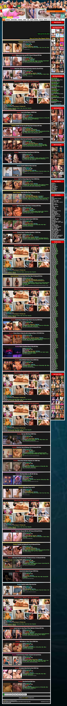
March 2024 (53, 268)
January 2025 (53, 260)
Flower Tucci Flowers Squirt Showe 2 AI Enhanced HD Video (29, 205)
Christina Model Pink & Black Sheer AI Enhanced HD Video (30, 276)
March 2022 (53, 289)
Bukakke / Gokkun (54, 203)
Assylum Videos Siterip (54, 83)
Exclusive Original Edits (42, 131)
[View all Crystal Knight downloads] (62, 416)
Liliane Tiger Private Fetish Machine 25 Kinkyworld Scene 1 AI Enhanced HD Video (28, 557)
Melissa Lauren (27, 59)
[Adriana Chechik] (62, 62)
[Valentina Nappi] (58, 57)
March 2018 (53, 331)
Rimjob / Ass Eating (39, 157)
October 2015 (53, 357)
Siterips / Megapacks (34, 19)
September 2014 (53, 368)
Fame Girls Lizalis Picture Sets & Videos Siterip (57, 94)
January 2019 (53, 323)
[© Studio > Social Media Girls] (62, 44)
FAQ (60, 19)
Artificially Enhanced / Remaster (33, 60)
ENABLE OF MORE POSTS (26, 697)
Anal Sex (29, 157)
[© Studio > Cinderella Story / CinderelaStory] (53, 40)
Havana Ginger (27, 183)
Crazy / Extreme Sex (54, 188)
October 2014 (53, 367)
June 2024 (52, 266)
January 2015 (53, 364)
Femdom (24, 19)
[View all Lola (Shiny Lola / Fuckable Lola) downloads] (62, 403)
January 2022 (53, 291)
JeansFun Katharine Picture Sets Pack (29, 165)
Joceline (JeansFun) (28, 589)
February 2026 (53, 248)
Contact (4, 702)
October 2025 (53, 252)
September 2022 (53, 284)
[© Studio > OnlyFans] (53, 31)
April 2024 (52, 268)
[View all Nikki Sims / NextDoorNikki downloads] (53, 378)
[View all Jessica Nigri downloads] (53, 407)
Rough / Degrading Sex (54, 229)
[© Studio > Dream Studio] (62, 35)
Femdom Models (28, 72)
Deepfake (52, 209)
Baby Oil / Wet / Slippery (55, 200)
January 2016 (53, 354)
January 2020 (53, 312)
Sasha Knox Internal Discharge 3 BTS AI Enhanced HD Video (29, 447)
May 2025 (52, 256)
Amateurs (52, 196)
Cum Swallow (40, 60)
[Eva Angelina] (62, 53)
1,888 (22, 694)
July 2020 (52, 307)
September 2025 (53, 253)
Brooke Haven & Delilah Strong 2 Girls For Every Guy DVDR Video (28, 320)
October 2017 (53, 336)
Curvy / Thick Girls (45, 211)
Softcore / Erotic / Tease (40, 47)
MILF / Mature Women (31, 171)
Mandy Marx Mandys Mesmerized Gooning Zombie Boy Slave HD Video (29, 68)
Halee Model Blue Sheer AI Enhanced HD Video (30, 192)
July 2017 (52, 338)
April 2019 (52, 320)
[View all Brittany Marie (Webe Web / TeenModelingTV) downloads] (62, 412)
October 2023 (53, 273)
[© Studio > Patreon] (62, 40)
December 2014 (53, 365)
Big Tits (32, 184)
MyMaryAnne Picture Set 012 (29, 487)
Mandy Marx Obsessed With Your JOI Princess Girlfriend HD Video (28, 531)
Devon (26, 223)
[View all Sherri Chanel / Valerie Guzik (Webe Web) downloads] (58, 386)
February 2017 (53, 343)
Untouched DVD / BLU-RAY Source (33, 118)
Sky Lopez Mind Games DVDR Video (29, 434)
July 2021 (52, 296)
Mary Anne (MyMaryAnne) (29, 46)
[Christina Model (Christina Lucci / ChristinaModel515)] (58, 40)
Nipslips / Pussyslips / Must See (56, 226)
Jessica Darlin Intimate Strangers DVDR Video (28, 571)
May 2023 (52, 277)
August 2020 (53, 306)
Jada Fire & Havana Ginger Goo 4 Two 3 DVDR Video (28, 179)
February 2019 (53, 322)
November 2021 (53, 293)
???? (6, 107)
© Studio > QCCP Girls (28, 73)
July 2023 (52, 275)
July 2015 (52, 359)
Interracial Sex (40, 61)
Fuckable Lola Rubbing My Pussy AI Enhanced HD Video (29, 544)
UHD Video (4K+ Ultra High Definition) (57, 235)
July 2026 (52, 244)
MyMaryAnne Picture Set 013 (29, 42)
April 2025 (52, 257)
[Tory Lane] (58, 66)
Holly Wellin (27, 646)
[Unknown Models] (62, 31)
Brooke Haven (27, 324)
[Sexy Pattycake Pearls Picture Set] (61, 162)
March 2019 (53, 321)
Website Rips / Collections (12, 109)
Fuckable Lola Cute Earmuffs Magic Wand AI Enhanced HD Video (29, 125)
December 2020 (53, 302)
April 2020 (53, 309)
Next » (25, 694)
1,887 (20, 694)
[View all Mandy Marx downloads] (62, 386)
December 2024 (53, 261)
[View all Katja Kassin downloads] (58, 412)
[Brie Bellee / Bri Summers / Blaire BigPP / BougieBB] (53, 53)
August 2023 (53, 275)
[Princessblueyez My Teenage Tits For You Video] (61, 155)
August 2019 (53, 316)
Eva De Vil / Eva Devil (28, 659)
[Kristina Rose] (53, 66)
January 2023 (53, 281)
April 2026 (53, 247)
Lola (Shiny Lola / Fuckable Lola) (30, 130)
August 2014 (53, 369)
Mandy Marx (35, 73)
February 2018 (53, 332)
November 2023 (53, 272)
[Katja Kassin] (53, 57)
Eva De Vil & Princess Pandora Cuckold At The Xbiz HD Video (29, 654)
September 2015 (53, 357)
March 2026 (53, 248)
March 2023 (53, 279)
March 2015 (53, 363)
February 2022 (53, 290)
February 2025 (53, 259)
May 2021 (52, 298)
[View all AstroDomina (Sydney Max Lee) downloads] (58, 390)
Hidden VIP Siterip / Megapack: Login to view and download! (26, 81)
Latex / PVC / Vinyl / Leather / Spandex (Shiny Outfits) (35, 661)
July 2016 (52, 349)
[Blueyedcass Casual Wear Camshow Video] (54, 175)
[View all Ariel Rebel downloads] (53, 390)
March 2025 (53, 258)
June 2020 (52, 308)
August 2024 (53, 264)
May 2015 (52, 361)
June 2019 (52, 318)
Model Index (53, 19)
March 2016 (53, 352)
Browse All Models (58, 418)
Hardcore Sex (27, 61)
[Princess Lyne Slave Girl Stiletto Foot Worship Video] (61, 175)
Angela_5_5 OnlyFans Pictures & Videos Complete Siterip (57, 87)
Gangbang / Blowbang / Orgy (55, 214)
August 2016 (53, 348)
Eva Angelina (27, 672)
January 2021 (53, 302)
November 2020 (53, 303)
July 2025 (52, 255)
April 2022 (52, 289)
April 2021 (52, 299)
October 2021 (53, 294)
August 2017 (53, 337)
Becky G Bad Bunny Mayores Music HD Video (29, 346)
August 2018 (53, 327)
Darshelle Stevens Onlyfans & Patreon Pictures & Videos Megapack (57, 80)
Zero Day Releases (32, 58)
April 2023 (52, 278)
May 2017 (52, 340)
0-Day (28, 19)
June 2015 (52, 360)
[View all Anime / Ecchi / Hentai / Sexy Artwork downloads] (53, 399)
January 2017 (53, 343)
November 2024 (53, 262)
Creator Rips (53, 207)
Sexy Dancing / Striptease (35, 198)
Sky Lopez (26, 438)
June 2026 (52, 245)
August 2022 (53, 285)
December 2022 (53, 282)
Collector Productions (54, 204)
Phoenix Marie (27, 465)
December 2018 (53, 323)
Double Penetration (54, 211)
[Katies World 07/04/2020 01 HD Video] (54, 168)
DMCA (10, 702)
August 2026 (53, 243)
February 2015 (53, 364)
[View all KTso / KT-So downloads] (53, 386)
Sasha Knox (27, 451)
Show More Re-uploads (57, 103)
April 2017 (52, 341)
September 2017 (53, 336)
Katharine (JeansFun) (28, 170)
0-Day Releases (53, 187)
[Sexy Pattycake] (58, 44)
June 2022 (52, 287)
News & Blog (53, 190)
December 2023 (53, 271)
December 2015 (53, 355)
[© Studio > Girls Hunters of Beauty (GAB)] (62, 66)
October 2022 (53, 283)
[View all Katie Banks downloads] (53, 412)
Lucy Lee (26, 116)
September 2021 (53, 295)
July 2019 (52, 317)
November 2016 (53, 345)
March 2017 (53, 342)
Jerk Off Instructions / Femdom (41, 74)
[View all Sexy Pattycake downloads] (58, 395)
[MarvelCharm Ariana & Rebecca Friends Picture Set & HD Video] (54, 162)
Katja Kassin (36, 143)
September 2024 (53, 263)
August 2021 (53, 296)
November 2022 (53, 282)
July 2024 (52, 265)
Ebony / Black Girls (42, 184)
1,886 (17, 694)
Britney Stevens (27, 337)
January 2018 (53, 333)
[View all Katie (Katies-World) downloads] (58, 378)
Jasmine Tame (27, 632)
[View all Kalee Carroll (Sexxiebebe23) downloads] (62, 407)
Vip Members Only (54, 190)
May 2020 (52, 309)
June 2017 (52, 339)
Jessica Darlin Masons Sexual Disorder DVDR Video (28, 152)
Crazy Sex (41, 19)
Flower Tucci (27, 210)
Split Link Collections (11, 400)
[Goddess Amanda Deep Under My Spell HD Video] (61, 149)
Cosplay (52, 205)
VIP (49, 19)
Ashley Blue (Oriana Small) (29, 143)
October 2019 (53, 315)
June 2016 (52, 350)
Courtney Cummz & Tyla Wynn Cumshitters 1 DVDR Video (29, 232)
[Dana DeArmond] (53, 44)
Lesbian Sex (10, 271)
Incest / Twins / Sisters (54, 219)
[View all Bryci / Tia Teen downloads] (62, 399)
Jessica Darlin (27, 156)
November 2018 (53, 324)
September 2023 (53, 274)
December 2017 (53, 334)
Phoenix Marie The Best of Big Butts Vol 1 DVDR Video (29, 460)
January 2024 (53, 270)
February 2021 (53, 301)
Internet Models (14, 19)
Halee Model (36, 196)
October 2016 (53, 346)
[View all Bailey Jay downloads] (58, 407)
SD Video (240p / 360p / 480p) (29, 158)
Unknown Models (30, 223)
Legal (8, 702)
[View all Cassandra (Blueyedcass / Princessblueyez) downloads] (62, 390)
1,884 (12, 694)
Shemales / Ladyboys (54, 231)
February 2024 (53, 269)
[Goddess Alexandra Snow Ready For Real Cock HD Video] (61, 168)
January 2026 (53, 249)
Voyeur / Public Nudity (54, 236)
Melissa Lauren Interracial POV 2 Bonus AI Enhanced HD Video (29, 55)
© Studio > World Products (29, 196)
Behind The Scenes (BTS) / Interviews (37, 338)
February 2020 (53, 311)
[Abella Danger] (58, 62)
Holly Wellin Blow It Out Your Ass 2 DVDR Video (57, 98)
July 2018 (52, 328)
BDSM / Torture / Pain (54, 201)
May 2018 (52, 330)
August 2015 (53, 358)
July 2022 (52, 286)
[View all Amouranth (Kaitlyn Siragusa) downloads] (58, 416)
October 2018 (53, 325)
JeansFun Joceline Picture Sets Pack (29, 584)
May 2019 (52, 319)
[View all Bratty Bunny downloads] (58, 399)
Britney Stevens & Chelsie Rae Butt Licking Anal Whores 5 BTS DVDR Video (29, 333)
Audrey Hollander (28, 364)
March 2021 (53, 300)
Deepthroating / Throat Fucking (56, 210)
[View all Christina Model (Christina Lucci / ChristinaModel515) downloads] (62, 382)
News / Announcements (54, 225)
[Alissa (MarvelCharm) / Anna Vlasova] (53, 70)
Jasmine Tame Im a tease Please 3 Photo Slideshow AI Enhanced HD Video (29, 628)
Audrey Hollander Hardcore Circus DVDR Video (28, 360)
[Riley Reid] (58, 48)
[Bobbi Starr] (62, 70)
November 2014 (53, 366)
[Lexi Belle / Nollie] (58, 53)
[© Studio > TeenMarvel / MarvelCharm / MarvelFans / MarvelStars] (58, 31)
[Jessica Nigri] (62, 48)
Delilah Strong (32, 324)
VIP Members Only (22, 106)
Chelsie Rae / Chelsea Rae (35, 337)
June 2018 (52, 329)
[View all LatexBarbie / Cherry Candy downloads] (53, 403)
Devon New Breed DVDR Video (29, 681)
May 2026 (52, 246)
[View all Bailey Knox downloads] (58, 403)
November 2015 (53, 356)
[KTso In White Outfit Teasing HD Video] (54, 149)
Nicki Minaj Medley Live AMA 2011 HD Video (29, 474)
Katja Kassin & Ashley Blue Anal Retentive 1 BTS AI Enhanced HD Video (28, 139)
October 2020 (53, 304)
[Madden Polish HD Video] (54, 155)
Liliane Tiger (27, 562)
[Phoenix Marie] (53, 48)
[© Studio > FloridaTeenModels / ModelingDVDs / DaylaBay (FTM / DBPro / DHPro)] (62, 57)
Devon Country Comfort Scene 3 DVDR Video (29, 219)
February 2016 (53, 353)
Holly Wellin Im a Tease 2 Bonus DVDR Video (29, 641)
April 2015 (52, 362)
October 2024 (53, 262)
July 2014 (52, 370)
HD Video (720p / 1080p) (34, 61)
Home (4, 19)
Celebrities (8, 19)
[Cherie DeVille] (58, 70)
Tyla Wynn (32, 237)
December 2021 (53, 292)
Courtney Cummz (27, 237)
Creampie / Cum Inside (35, 117)
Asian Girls (29, 117)
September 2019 (53, 316)
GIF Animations (53, 215)
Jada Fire (31, 183)
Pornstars (20, 19)
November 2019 (53, 314)
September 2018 (53, 326)
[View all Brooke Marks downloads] (62, 395)
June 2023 (52, 276)
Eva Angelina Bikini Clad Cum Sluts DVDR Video (29, 668)
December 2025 (53, 250)
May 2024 (52, 267)
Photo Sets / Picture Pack (32, 47)
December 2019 (53, 313)
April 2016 (52, 351)
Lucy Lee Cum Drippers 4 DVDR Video (29, 112)
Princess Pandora (35, 659)
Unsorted (45, 19)
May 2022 (52, 288)
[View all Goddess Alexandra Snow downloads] (53, 382)
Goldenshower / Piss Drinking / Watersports (56, 216)
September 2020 (53, 305)
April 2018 (52, 330)
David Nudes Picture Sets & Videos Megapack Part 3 (56, 102)
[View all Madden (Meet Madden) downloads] (62, 378)
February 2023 (53, 280)
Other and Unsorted (9, 106)
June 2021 (52, 297)
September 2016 (53, 347)
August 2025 (53, 254)
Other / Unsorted (53, 189)
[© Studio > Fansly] (58, 35)
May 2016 (52, 350)
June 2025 (52, 255)
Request (57, 19)
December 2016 (53, 344)
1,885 (15, 694)
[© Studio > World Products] (53, 35)
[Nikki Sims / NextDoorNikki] (53, 62)
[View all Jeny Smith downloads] (53, 416)
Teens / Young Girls (28, 108)
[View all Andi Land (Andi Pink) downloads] (53, 395)
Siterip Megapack (16, 106)
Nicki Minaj (27, 478)
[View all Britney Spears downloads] (58, 382)
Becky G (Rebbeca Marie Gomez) (30, 351)
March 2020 (53, 310)
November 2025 (53, 251)
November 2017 (53, 335)
